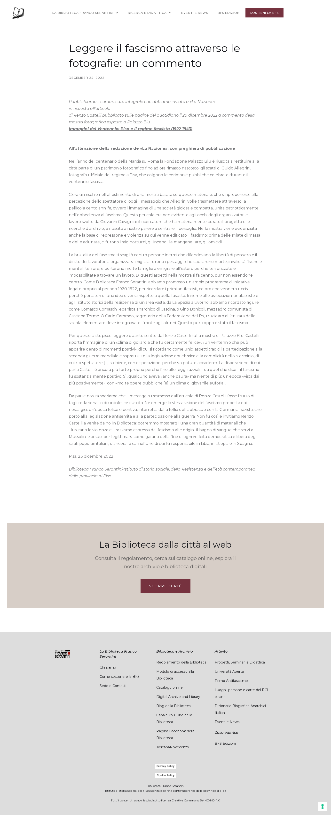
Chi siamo (108, 667)
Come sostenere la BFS (120, 676)
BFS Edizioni (229, 13)
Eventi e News (227, 722)
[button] (85, 13)
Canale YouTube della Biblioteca (174, 718)
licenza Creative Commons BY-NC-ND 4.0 (190, 800)
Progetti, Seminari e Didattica (240, 662)
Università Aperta (229, 671)
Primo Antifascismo (231, 681)
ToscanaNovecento (172, 747)
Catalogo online (169, 687)
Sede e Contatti (113, 686)
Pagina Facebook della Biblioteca (175, 734)
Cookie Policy (165, 775)
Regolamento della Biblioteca (181, 662)
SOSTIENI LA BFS (264, 13)
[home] (18, 13)
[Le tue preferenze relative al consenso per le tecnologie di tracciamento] (322, 806)
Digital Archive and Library (178, 697)
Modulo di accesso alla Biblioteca (175, 674)
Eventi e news (194, 13)
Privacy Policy (165, 766)
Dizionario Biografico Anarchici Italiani (240, 709)
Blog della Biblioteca (173, 706)
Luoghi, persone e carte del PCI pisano (241, 693)
